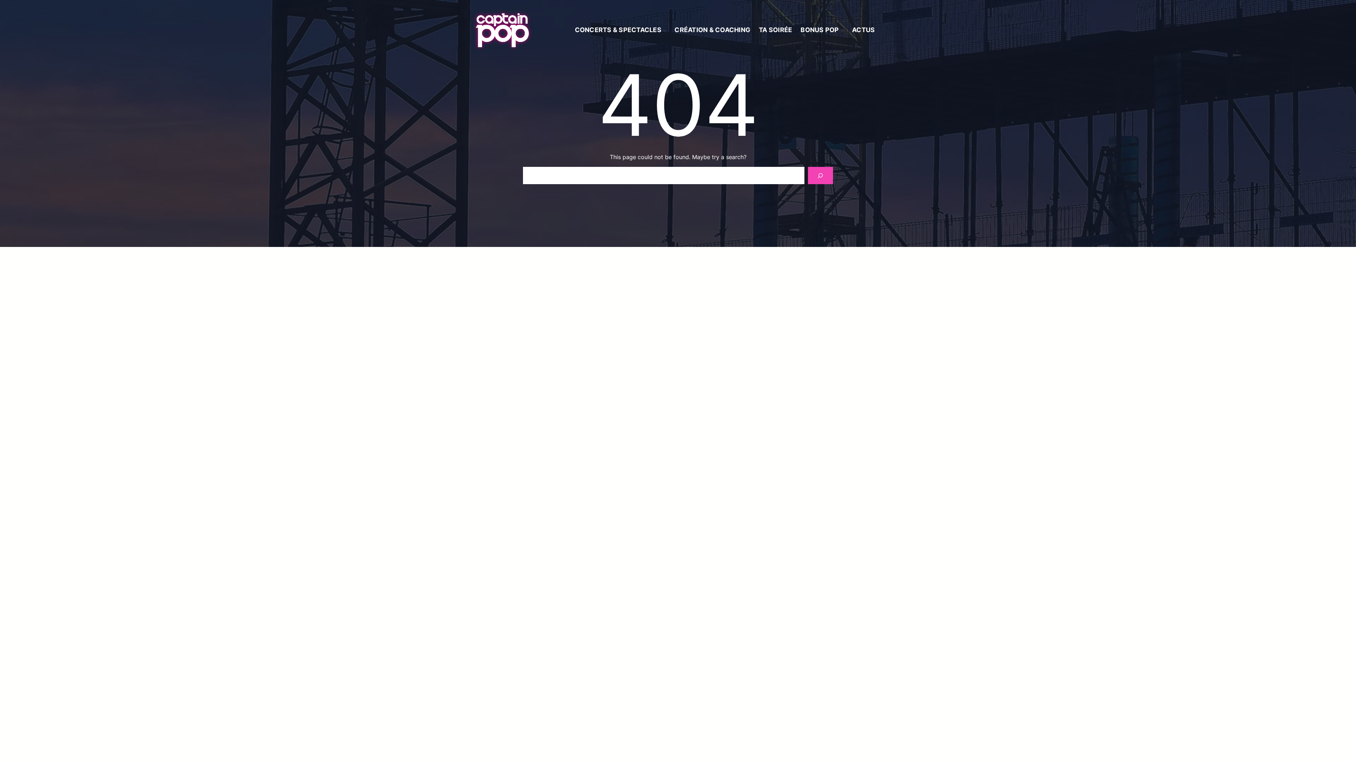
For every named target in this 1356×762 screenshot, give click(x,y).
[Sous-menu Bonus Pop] (842, 30)
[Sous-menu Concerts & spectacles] (664, 30)
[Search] (820, 175)
